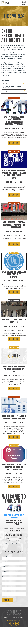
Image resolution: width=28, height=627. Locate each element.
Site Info (9, 620)
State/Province (6, 581)
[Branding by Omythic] (14, 625)
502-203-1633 (14, 534)
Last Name (4, 561)
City (3, 576)
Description (5, 591)
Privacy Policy (17, 620)
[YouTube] (16, 623)
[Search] (24, 83)
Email (3, 566)
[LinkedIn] (13, 623)
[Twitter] (18, 623)
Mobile (4, 586)
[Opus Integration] (5, 3)
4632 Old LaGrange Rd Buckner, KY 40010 (14, 539)
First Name (5, 556)
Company (4, 571)
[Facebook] (10, 623)
